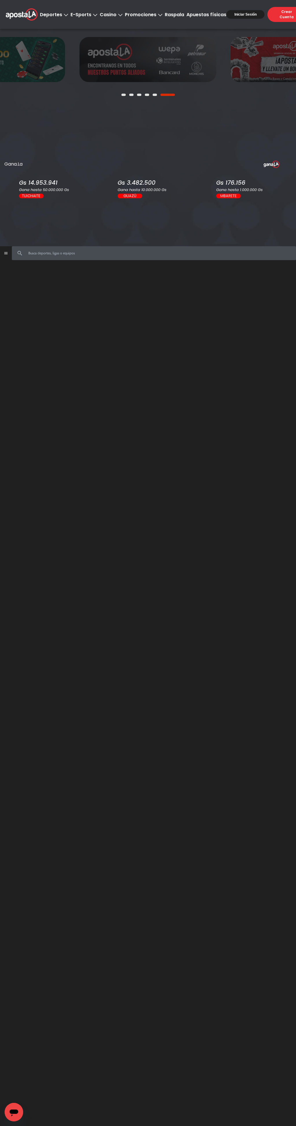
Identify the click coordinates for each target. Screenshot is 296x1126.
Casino (108, 14)
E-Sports (81, 14)
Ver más (148, 59)
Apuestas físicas (206, 14)
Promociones (140, 14)
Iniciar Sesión (245, 14)
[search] (154, 253)
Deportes (51, 14)
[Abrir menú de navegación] (6, 253)
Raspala (174, 14)
